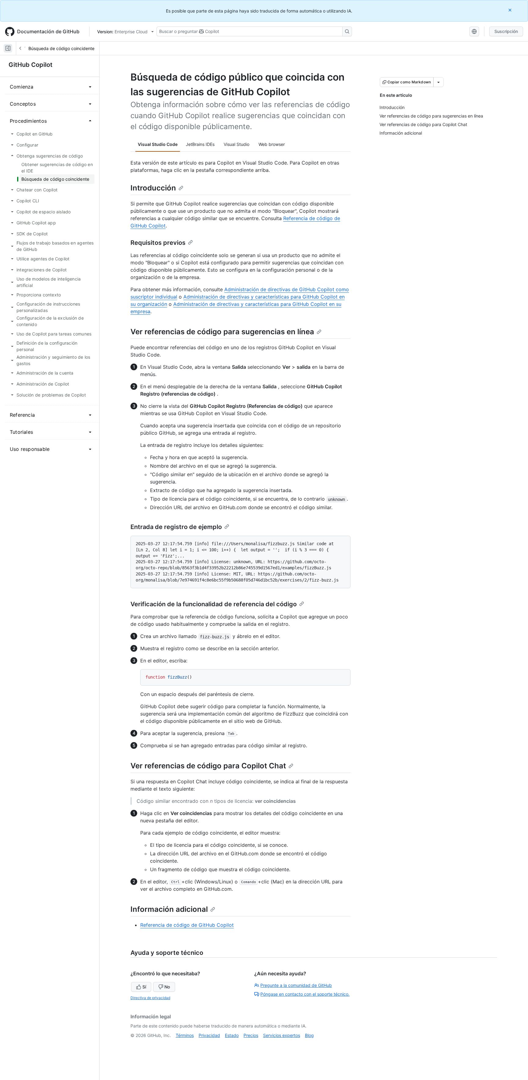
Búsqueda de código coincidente (61, 48)
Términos (185, 1035)
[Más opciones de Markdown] (438, 82)
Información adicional (169, 909)
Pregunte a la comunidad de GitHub (296, 985)
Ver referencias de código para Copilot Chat (208, 765)
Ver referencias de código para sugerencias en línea (222, 331)
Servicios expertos (281, 1035)
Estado (232, 1035)
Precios (251, 1035)
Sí (144, 986)
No (167, 986)
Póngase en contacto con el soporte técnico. (305, 994)
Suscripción (506, 31)
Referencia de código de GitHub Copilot (187, 925)
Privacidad (209, 1035)
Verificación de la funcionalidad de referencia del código (213, 604)
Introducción (153, 187)
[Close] (510, 9)
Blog (309, 1035)
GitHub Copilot (31, 64)
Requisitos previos (157, 242)
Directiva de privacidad (150, 997)
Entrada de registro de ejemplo (176, 527)
